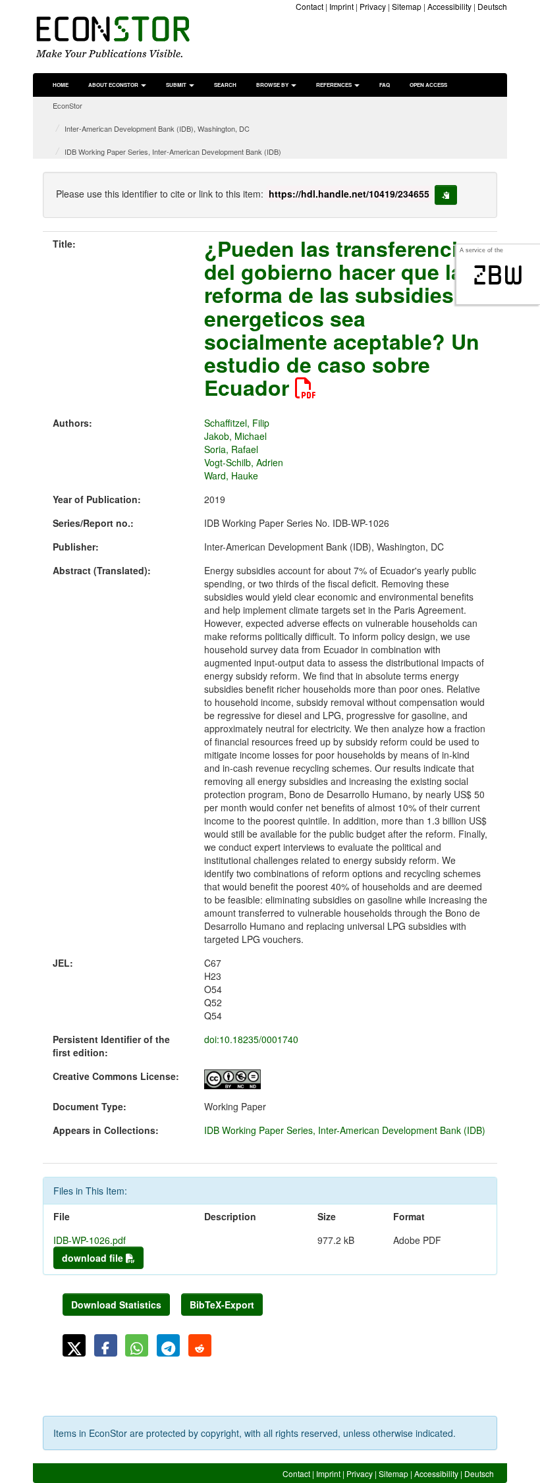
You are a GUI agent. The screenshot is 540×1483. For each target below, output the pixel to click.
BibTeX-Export (222, 1304)
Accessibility (449, 6)
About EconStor (114, 84)
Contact (309, 6)
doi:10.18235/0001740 (251, 1039)
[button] (74, 1345)
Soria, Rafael (231, 449)
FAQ (384, 84)
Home (60, 84)
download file (94, 1257)
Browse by (273, 84)
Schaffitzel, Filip (236, 422)
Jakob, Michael (235, 436)
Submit (177, 84)
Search (225, 84)
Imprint (341, 6)
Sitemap (406, 6)
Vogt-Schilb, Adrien (243, 462)
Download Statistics (116, 1304)
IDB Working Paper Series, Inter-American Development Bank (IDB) (173, 151)
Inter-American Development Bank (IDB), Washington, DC (157, 128)
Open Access (428, 84)
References (334, 84)
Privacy (373, 6)
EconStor (67, 105)
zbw (498, 275)
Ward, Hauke (231, 475)
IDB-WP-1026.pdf (89, 1240)
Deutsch (492, 6)
